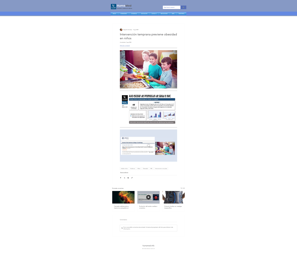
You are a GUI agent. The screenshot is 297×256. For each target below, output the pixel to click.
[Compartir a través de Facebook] (120, 177)
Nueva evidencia (124, 172)
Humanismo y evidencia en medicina (124, 8)
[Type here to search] (183, 7)
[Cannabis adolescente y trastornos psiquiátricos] (123, 197)
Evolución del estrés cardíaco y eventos (148, 207)
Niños (139, 168)
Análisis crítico (124, 168)
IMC (151, 168)
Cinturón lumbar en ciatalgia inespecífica (173, 207)
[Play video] (148, 145)
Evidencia (132, 168)
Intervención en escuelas (161, 168)
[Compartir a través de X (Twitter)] (124, 177)
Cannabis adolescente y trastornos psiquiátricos (121, 207)
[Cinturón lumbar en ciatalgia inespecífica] (173, 197)
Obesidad (145, 168)
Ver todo (183, 188)
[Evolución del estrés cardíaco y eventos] (148, 197)
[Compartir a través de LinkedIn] (128, 177)
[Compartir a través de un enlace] (132, 177)
